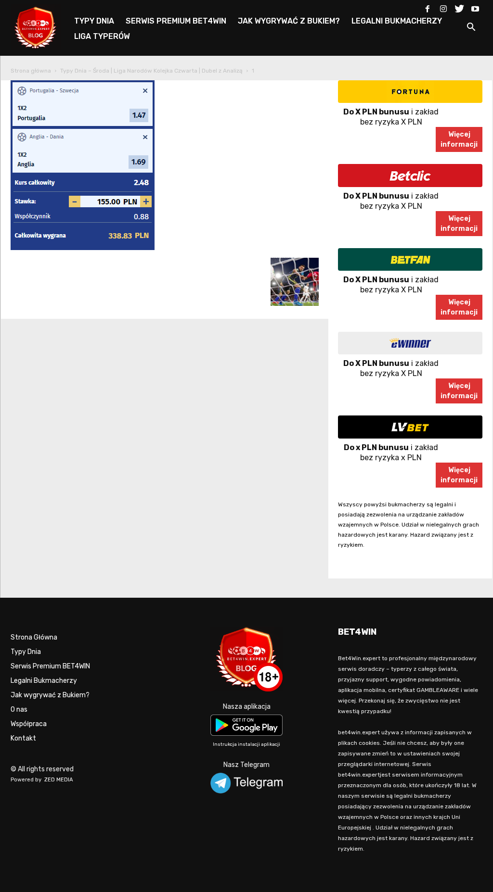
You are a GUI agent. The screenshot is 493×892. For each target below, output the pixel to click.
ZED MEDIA (58, 780)
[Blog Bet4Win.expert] (40, 26)
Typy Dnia (26, 652)
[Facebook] (427, 6)
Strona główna (31, 70)
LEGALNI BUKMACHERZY (396, 20)
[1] (83, 248)
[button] (470, 29)
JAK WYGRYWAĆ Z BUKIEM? (289, 20)
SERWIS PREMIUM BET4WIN (176, 20)
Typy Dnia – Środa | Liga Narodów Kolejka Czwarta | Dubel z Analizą (151, 70)
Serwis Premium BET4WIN (50, 666)
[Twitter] (459, 6)
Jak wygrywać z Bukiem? (50, 695)
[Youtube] (475, 6)
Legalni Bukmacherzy (44, 681)
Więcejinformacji (459, 139)
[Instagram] (443, 6)
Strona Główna (34, 637)
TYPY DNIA (94, 20)
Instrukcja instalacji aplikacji (246, 744)
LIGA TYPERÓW (102, 36)
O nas (19, 709)
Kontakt (23, 738)
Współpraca (29, 724)
